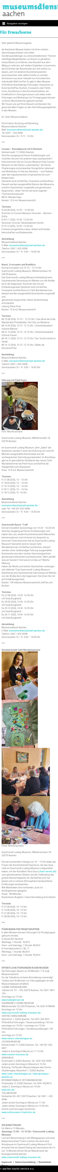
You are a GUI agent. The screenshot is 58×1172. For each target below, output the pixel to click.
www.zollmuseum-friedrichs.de (18, 1112)
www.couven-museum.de (15, 1054)
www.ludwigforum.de (13, 1000)
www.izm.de (8, 1090)
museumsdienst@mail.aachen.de (25, 129)
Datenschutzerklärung (25, 1162)
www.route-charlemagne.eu (16, 1073)
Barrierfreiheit (45, 1162)
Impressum (6, 1162)
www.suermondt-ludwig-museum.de (21, 1012)
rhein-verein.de (47, 871)
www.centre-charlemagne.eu (17, 1038)
